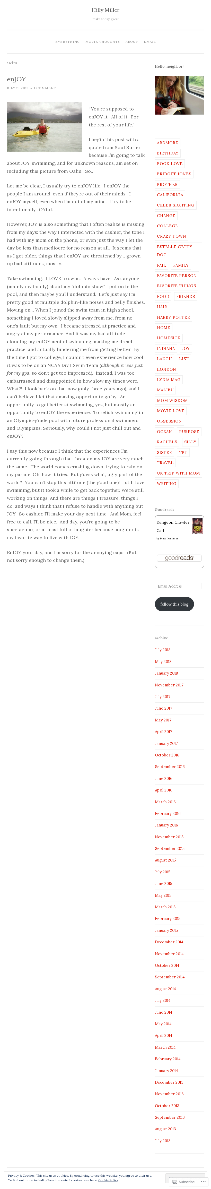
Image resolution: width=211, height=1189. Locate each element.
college (167, 225)
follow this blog (174, 604)
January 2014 (166, 1070)
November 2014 (169, 953)
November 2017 (169, 685)
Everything (67, 42)
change (166, 215)
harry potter (173, 317)
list (184, 358)
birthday (168, 153)
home (163, 327)
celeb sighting (176, 205)
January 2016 (166, 825)
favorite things (176, 285)
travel (165, 462)
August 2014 (165, 988)
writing (167, 483)
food (163, 296)
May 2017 (163, 720)
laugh (164, 358)
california (170, 194)
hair (162, 306)
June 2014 (163, 1012)
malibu (165, 389)
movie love (170, 410)
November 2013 (169, 1093)
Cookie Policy (108, 1180)
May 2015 (163, 895)
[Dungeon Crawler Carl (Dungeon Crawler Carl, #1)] (197, 533)
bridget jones (174, 173)
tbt (183, 452)
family (181, 265)
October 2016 (167, 755)
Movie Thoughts (102, 42)
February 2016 (168, 813)
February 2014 (168, 1058)
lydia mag (169, 379)
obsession (169, 421)
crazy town (171, 236)
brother (167, 184)
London (166, 369)
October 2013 (167, 1105)
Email (150, 42)
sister (164, 452)
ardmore (167, 142)
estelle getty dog (174, 250)
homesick (169, 337)
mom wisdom (172, 400)
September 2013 (170, 1117)
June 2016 (163, 778)
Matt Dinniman (169, 538)
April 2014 (163, 1035)
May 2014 (163, 1023)
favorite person (177, 275)
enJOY (16, 79)
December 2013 (169, 1082)
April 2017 (163, 731)
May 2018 (163, 661)
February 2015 (167, 918)
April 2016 (163, 790)
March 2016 (165, 801)
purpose (189, 431)
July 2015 (162, 871)
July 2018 (162, 649)
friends (185, 296)
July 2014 (163, 1000)
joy (186, 348)
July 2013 (163, 1140)
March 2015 (165, 906)
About (132, 42)
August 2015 (165, 860)
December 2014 (169, 942)
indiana (166, 348)
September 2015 (169, 848)
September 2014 (170, 977)
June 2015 (163, 883)
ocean (164, 431)
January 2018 (166, 673)
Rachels (167, 442)
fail (161, 265)
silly (190, 442)
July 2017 (162, 696)
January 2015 (166, 930)
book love (170, 163)
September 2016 (170, 766)
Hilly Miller (106, 10)
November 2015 (169, 836)
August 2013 (165, 1128)
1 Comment (45, 88)
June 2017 (163, 708)
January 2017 (166, 743)
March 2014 (165, 1047)
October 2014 (167, 965)
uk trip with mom (178, 473)
